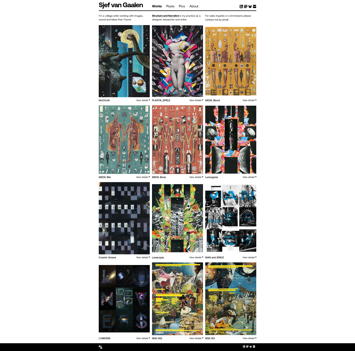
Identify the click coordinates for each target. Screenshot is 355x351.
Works (157, 6)
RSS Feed (241, 6)
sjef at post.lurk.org (245, 6)
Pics (182, 6)
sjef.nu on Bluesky (250, 6)
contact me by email (216, 20)
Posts (170, 6)
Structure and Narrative (165, 16)
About (193, 6)
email (254, 6)
